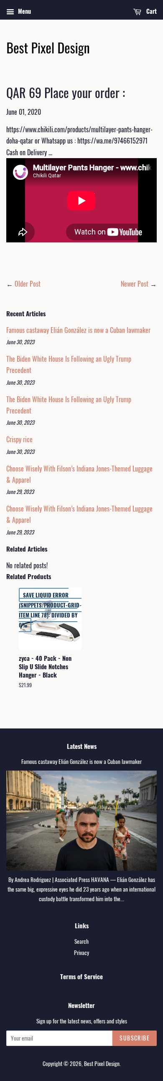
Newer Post (134, 284)
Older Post (28, 284)
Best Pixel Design (102, 1063)
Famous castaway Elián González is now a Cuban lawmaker (78, 330)
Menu (23, 11)
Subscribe (135, 1037)
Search (81, 941)
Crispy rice (19, 439)
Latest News (82, 746)
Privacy (81, 952)
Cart (151, 11)
